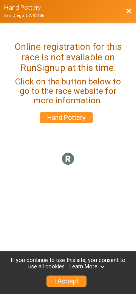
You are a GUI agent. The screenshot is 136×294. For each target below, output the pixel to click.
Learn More (83, 266)
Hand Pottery (66, 117)
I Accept (66, 281)
